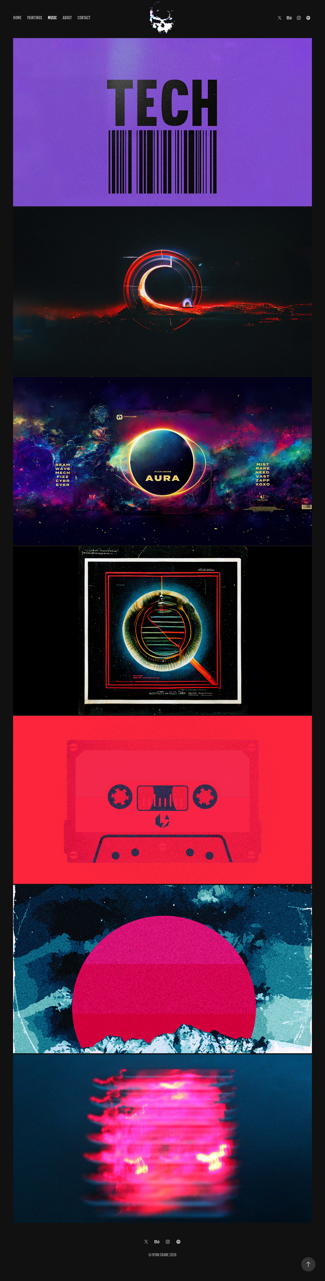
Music (52, 17)
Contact (84, 17)
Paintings (34, 17)
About (67, 17)
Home (17, 17)
